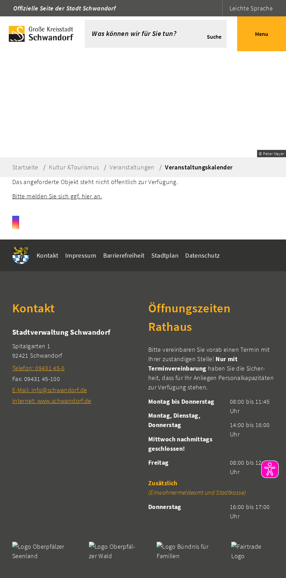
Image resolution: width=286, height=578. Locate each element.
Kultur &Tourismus (74, 167)
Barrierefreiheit (124, 255)
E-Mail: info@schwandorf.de (49, 390)
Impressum (80, 255)
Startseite (25, 167)
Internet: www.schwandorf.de (51, 401)
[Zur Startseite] (42, 33)
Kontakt (48, 255)
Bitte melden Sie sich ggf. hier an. (57, 196)
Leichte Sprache (251, 8)
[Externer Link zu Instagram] (15, 222)
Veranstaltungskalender (199, 167)
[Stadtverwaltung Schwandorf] (75, 366)
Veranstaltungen (132, 167)
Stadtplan (165, 255)
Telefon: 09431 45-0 (38, 368)
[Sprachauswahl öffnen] (216, 8)
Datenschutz (202, 255)
